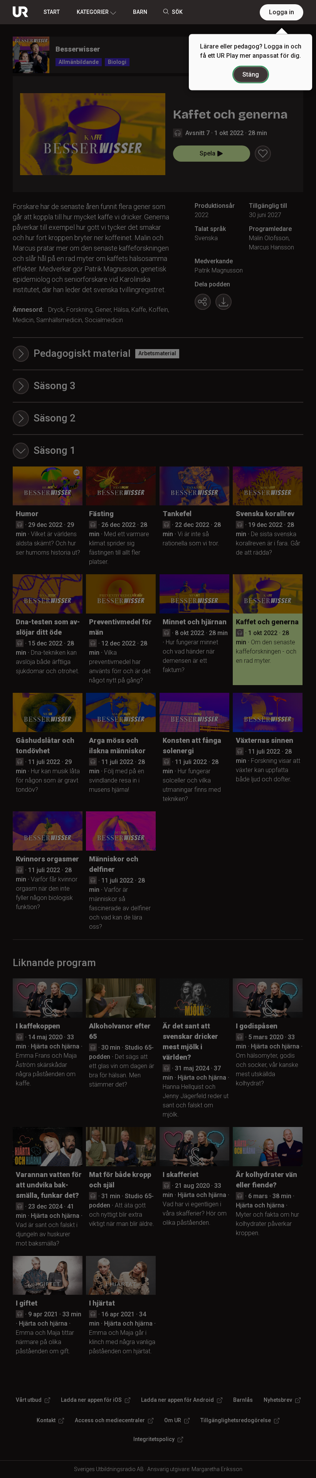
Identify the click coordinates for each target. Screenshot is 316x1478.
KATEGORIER (93, 12)
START (52, 12)
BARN (140, 12)
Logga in (281, 12)
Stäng (250, 74)
